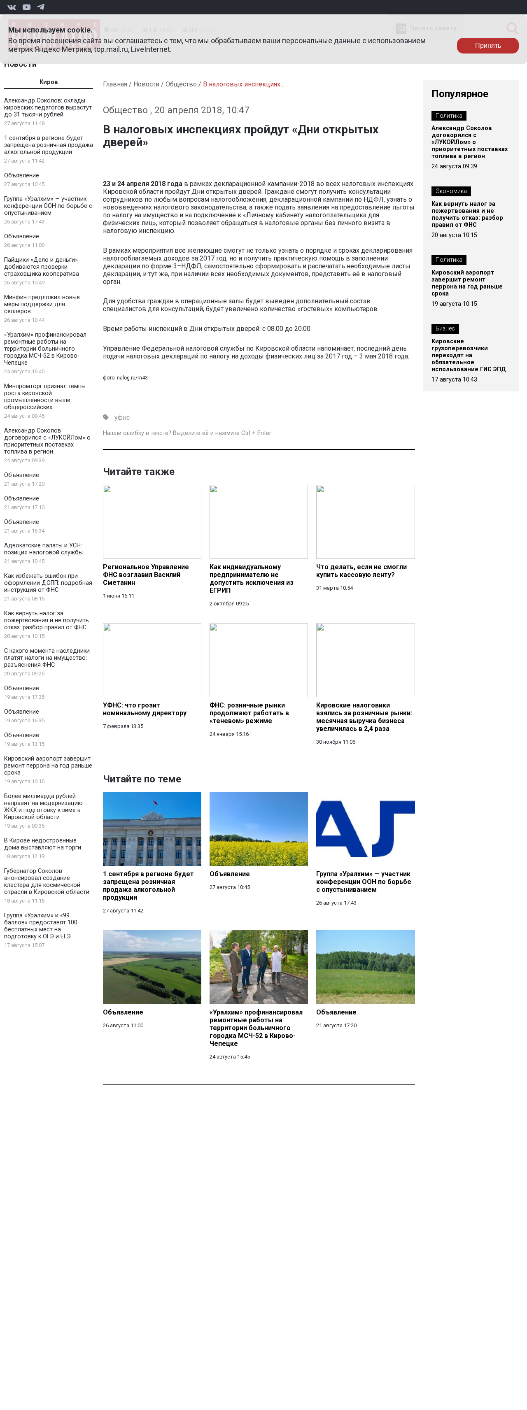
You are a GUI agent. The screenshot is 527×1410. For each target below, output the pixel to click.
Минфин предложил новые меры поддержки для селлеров (42, 304)
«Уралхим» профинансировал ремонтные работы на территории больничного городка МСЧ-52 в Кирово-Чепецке (45, 348)
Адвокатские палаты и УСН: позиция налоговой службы (43, 549)
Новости (20, 64)
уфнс (122, 417)
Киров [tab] (49, 82)
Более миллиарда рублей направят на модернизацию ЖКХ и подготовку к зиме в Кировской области (43, 807)
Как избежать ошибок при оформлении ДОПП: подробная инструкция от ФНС (48, 582)
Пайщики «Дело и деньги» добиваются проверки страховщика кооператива (41, 266)
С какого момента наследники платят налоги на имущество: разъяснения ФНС (47, 657)
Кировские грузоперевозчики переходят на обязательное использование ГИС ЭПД (468, 355)
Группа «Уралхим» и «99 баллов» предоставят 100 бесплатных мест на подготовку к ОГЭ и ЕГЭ (40, 926)
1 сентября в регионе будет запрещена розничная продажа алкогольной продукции (48, 145)
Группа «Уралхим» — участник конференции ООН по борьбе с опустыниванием (48, 205)
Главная (115, 84)
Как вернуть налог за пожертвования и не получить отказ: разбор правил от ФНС (46, 620)
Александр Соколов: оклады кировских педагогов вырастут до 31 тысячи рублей (48, 107)
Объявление (21, 175)
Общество (181, 84)
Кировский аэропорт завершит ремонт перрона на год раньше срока (48, 765)
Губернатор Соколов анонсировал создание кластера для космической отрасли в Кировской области (46, 882)
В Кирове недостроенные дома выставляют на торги (42, 844)
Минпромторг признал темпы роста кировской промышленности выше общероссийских (45, 397)
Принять (488, 45)
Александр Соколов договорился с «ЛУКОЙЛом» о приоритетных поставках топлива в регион (47, 441)
